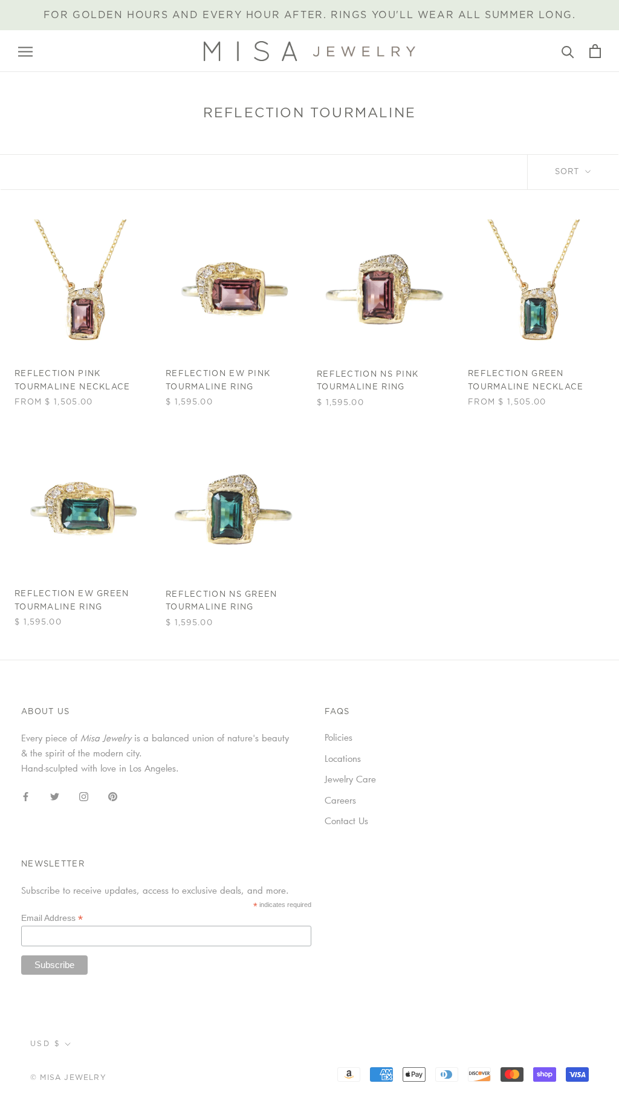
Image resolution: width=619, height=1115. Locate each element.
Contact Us (346, 820)
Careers (340, 800)
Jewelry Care (350, 779)
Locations (343, 758)
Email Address (52, 918)
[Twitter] (54, 795)
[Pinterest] (112, 795)
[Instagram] (83, 795)
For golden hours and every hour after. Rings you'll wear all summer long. (310, 15)
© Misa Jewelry (68, 1077)
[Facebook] (25, 795)
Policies (338, 737)
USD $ (45, 1043)
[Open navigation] (25, 51)
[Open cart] (595, 51)
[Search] (568, 51)
